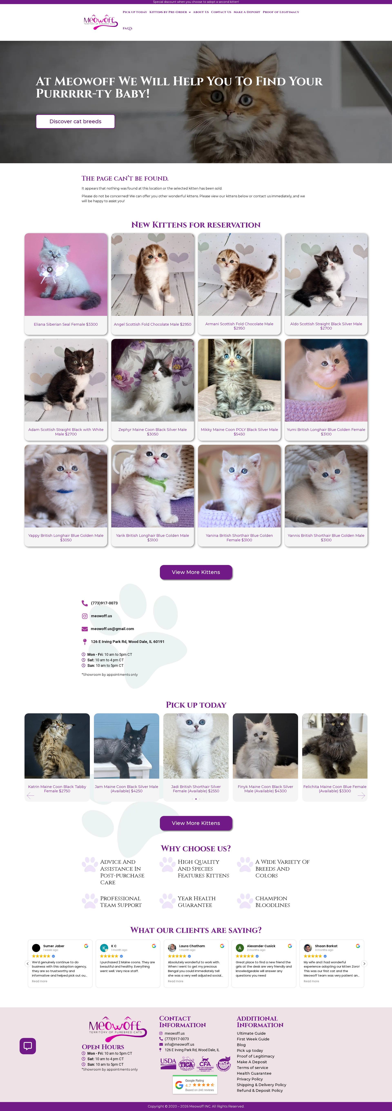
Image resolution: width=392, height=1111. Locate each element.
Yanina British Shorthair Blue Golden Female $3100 (239, 537)
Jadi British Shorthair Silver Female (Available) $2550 (126, 789)
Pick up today (135, 12)
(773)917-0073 (104, 603)
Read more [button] (107, 981)
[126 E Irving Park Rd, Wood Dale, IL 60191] (85, 642)
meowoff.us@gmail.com (112, 628)
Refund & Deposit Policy (260, 1090)
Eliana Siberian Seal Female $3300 (66, 324)
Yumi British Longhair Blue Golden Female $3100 (326, 431)
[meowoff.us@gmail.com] (85, 629)
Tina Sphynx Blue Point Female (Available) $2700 (335, 789)
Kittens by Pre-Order (168, 12)
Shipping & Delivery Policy (261, 1085)
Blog (241, 1045)
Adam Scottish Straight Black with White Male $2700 (66, 431)
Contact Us (221, 12)
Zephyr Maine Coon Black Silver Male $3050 (152, 431)
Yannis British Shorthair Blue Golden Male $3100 (326, 537)
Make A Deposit (247, 12)
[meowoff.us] (85, 616)
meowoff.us (101, 616)
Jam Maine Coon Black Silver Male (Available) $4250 (57, 789)
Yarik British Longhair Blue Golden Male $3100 (152, 537)
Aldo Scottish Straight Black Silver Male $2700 (326, 326)
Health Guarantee (254, 1073)
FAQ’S (127, 28)
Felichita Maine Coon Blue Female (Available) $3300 (265, 789)
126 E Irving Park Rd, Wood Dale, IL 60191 (128, 641)
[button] (31, 795)
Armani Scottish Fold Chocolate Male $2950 (239, 326)
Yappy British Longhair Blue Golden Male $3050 (66, 537)
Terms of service (252, 1067)
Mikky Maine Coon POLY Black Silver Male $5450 (239, 431)
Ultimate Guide (251, 1033)
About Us (201, 12)
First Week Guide (253, 1039)
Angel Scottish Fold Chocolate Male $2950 (152, 324)
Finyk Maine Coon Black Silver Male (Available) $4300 (196, 789)
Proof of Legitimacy (281, 12)
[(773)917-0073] (85, 603)
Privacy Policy (250, 1079)
